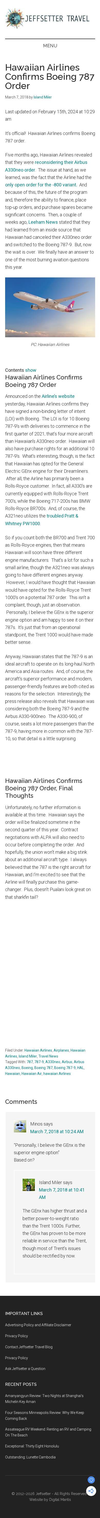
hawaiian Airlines (57, 1074)
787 (30, 1062)
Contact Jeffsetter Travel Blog (29, 1347)
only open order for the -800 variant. (41, 184)
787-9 (39, 1062)
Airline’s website (58, 396)
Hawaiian (12, 1074)
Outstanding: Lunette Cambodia (30, 1457)
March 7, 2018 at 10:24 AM (57, 1131)
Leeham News (43, 222)
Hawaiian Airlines (38, 1050)
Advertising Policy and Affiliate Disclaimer (38, 1325)
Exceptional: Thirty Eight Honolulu (32, 1446)
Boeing (27, 1068)
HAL (80, 1068)
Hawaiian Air (32, 1074)
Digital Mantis (60, 1500)
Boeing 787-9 (65, 1068)
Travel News (48, 1056)
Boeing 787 (43, 1068)
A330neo (52, 1062)
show (30, 370)
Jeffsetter (43, 1494)
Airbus (67, 1062)
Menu (50, 45)
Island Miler (28, 1056)
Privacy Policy (16, 1336)
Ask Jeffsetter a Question (25, 1369)
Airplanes (61, 1050)
